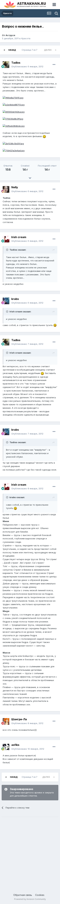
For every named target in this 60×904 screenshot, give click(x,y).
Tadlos (15, 62)
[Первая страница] (4, 50)
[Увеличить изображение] (44, 136)
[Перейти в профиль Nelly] (6, 189)
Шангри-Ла (19, 719)
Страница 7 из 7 (30, 50)
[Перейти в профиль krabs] (6, 301)
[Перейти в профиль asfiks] (6, 747)
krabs (15, 299)
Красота (25, 38)
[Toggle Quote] (7, 249)
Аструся (10, 35)
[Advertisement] (30, 852)
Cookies (39, 895)
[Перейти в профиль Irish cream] (6, 239)
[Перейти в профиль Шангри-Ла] (6, 721)
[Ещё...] (54, 65)
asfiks (15, 744)
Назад (12, 50)
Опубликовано (27, 66)
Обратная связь (22, 895)
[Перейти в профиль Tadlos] (6, 64)
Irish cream (18, 237)
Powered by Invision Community (30, 899)
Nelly (14, 187)
